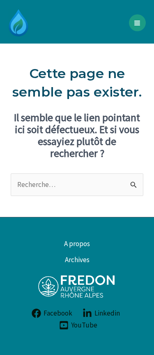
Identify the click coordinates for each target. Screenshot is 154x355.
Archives (77, 259)
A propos (77, 243)
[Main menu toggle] (137, 23)
